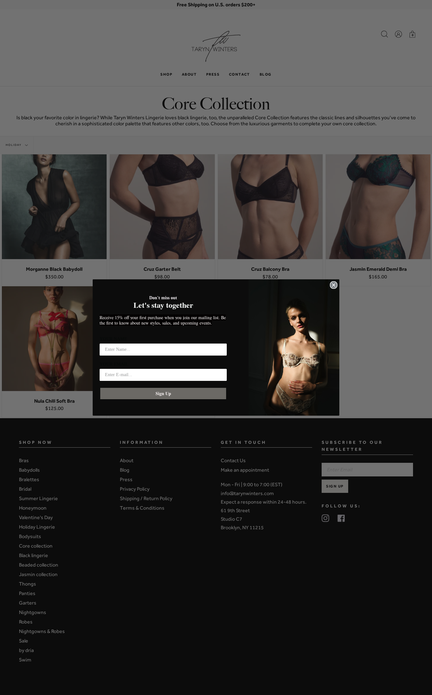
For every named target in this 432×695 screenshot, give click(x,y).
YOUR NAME (113, 339)
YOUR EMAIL (114, 364)
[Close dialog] (333, 285)
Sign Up (163, 393)
